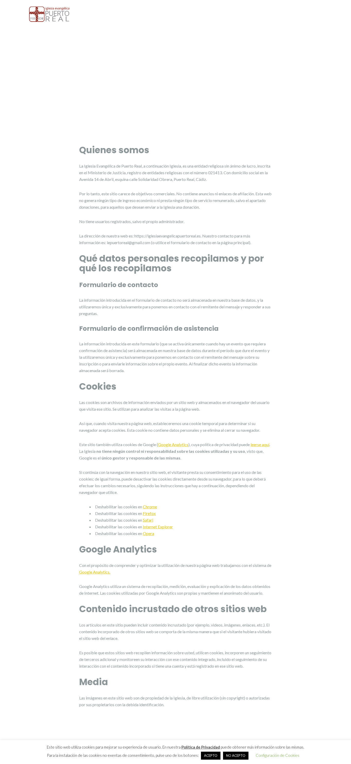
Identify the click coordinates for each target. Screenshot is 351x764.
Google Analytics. (94, 571)
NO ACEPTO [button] (235, 755)
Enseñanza (247, 15)
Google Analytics (173, 444)
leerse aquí (260, 444)
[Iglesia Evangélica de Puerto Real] (49, 13)
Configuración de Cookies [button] (277, 755)
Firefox (149, 513)
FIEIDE (316, 15)
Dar (271, 15)
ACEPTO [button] (210, 755)
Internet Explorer (158, 526)
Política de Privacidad (200, 747)
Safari (148, 520)
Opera (148, 533)
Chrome (150, 506)
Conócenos (174, 15)
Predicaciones (213, 15)
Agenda (292, 15)
